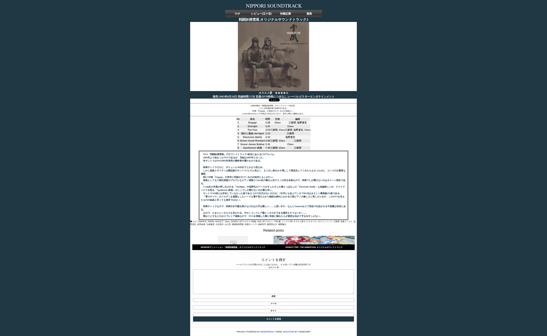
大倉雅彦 (210, 224)
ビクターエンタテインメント (319, 221)
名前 (273, 296)
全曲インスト (346, 221)
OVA (259, 221)
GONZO (234, 221)
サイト (273, 310)
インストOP (287, 221)
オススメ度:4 (299, 221)
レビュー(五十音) (261, 13)
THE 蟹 (277, 221)
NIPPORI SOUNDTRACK (274, 5)
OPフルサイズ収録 (247, 221)
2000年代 (202, 221)
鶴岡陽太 (282, 224)
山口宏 (228, 224)
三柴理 (336, 221)
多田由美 (201, 224)
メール (273, 303)
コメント (273, 267)
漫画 (309, 13)
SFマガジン (267, 221)
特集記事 (285, 13)
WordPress (266, 332)
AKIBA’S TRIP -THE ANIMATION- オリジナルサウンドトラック (314, 247)
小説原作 (220, 224)
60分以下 (219, 221)
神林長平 (262, 224)
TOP (237, 13)
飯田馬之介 (272, 224)
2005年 (211, 221)
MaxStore (288, 332)
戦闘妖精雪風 (238, 224)
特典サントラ (251, 224)
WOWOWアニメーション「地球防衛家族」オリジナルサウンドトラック (233, 247)
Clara (227, 221)
